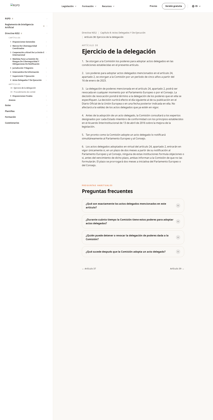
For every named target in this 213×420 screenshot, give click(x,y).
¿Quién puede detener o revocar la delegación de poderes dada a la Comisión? (127, 237)
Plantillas (10, 111)
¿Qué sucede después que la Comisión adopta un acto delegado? (126, 251)
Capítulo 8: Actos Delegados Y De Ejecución (122, 32)
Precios (153, 6)
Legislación (68, 6)
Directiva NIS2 (12, 33)
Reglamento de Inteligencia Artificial (19, 26)
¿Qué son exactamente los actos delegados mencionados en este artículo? (126, 205)
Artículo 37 (89, 268)
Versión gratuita (173, 6)
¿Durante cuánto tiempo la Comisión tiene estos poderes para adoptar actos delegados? (129, 221)
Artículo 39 (177, 268)
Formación (88, 6)
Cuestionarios (12, 122)
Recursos (107, 6)
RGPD (8, 18)
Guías (8, 105)
